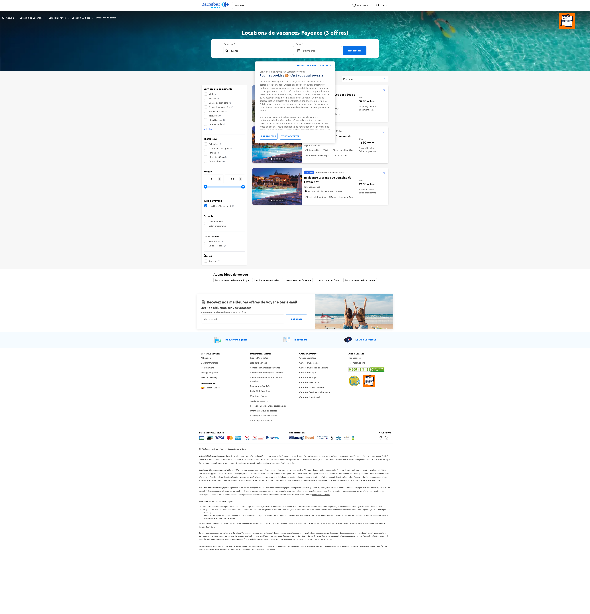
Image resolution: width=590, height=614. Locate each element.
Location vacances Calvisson (267, 280)
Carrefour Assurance (309, 382)
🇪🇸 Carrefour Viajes (210, 387)
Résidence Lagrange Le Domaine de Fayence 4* (327, 179)
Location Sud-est (81, 17)
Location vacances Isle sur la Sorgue (232, 280)
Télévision (215, 115)
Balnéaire (215, 144)
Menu (240, 5)
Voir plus (208, 129)
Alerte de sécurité (259, 400)
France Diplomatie (259, 357)
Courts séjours (217, 161)
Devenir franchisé (209, 362)
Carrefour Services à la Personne (314, 392)
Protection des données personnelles (268, 405)
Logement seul (216, 221)
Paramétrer (268, 136)
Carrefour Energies (308, 377)
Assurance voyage (209, 377)
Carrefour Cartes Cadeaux (311, 387)
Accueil (10, 17)
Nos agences (354, 357)
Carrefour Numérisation (310, 397)
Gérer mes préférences (261, 420)
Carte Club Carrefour (260, 391)
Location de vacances (31, 17)
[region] (295, 102)
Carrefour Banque (307, 372)
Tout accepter (290, 136)
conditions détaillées (321, 494)
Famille (214, 152)
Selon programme (217, 225)
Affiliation (206, 357)
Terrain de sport (218, 111)
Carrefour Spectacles (309, 362)
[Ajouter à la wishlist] (383, 90)
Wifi (212, 94)
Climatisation (217, 119)
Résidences (216, 241)
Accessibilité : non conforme (263, 415)
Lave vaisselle (217, 124)
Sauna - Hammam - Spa (221, 107)
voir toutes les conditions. (235, 449)
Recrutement (207, 367)
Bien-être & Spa (218, 156)
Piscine (214, 98)
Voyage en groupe (209, 372)
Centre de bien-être (220, 102)
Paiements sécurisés (260, 386)
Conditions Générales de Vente (265, 367)
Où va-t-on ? (229, 44)
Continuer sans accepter (312, 65)
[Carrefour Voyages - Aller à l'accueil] (215, 5)
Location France (57, 17)
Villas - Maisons (217, 245)
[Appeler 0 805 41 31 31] (368, 369)
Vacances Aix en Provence (298, 280)
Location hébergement (221, 206)
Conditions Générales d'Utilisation (266, 372)
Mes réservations (356, 362)
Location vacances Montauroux (360, 280)
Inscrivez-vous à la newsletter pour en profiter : (225, 312)
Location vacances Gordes (328, 280)
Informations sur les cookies (263, 410)
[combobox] (365, 79)
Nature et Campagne (220, 148)
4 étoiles (214, 261)
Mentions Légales (258, 395)
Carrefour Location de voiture (313, 367)
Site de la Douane (258, 362)
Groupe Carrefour (307, 357)
